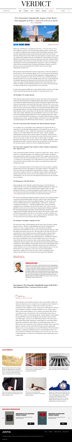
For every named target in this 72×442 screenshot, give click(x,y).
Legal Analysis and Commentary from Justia (36, 8)
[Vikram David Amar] (18, 267)
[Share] (15, 44)
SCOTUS (23, 257)
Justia (6, 10)
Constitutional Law (55, 44)
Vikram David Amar (38, 22)
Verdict (36, 3)
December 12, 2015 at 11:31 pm (24, 298)
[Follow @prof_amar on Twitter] (26, 279)
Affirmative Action (18, 257)
